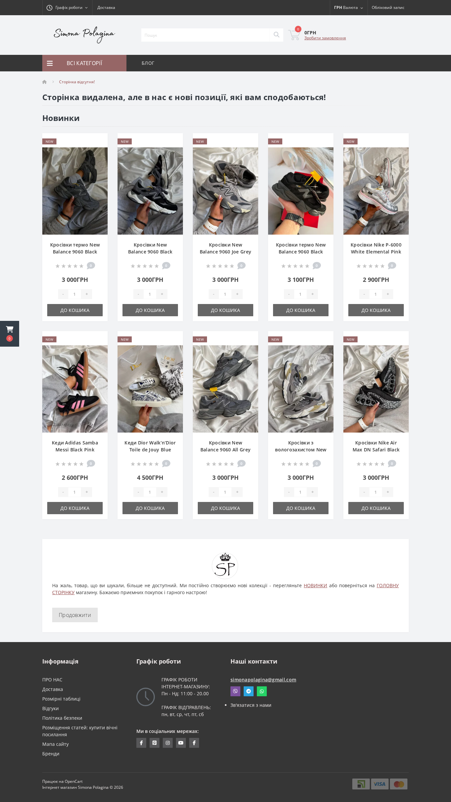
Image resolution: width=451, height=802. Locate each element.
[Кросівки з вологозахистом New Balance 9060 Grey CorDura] (300, 388)
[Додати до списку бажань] (97, 142)
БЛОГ (148, 63)
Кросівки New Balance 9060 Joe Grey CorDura (225, 252)
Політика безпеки (62, 718)
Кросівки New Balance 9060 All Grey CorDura (225, 449)
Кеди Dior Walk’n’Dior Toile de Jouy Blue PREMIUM (150, 449)
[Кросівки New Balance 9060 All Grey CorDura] (225, 388)
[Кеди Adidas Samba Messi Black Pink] (75, 388)
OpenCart (74, 781)
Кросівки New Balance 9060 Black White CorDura (150, 252)
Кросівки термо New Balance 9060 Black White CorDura (75, 252)
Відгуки (50, 708)
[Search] (276, 35)
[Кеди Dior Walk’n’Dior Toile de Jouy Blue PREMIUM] (150, 388)
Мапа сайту (55, 744)
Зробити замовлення (325, 38)
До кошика (74, 310)
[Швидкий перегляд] (97, 162)
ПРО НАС (52, 679)
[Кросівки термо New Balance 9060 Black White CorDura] (75, 190)
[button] (9, 334)
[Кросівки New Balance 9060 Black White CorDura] (150, 190)
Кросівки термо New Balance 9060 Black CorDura (301, 252)
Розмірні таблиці (61, 699)
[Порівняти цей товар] (97, 152)
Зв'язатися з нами (250, 705)
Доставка (106, 7)
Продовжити (75, 615)
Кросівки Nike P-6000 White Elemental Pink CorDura (376, 252)
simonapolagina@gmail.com (263, 679)
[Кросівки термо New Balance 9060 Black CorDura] (300, 190)
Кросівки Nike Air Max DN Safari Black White (376, 449)
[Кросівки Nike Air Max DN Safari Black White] (376, 388)
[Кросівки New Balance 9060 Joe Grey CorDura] (225, 190)
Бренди (50, 753)
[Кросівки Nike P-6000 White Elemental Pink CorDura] (376, 190)
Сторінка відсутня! (77, 82)
